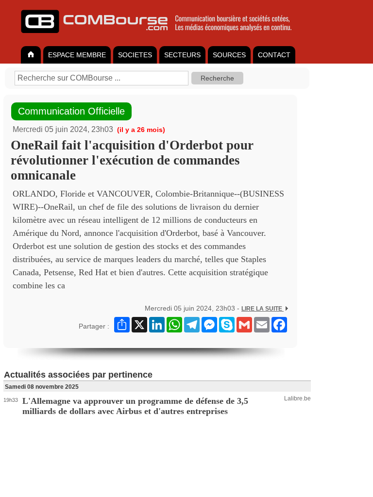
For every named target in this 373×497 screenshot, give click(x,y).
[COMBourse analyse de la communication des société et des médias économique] (162, 36)
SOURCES (229, 55)
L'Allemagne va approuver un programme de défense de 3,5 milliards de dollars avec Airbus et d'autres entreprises (135, 406)
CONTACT (274, 55)
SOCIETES (135, 55)
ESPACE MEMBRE (77, 55)
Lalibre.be (297, 398)
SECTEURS (182, 55)
